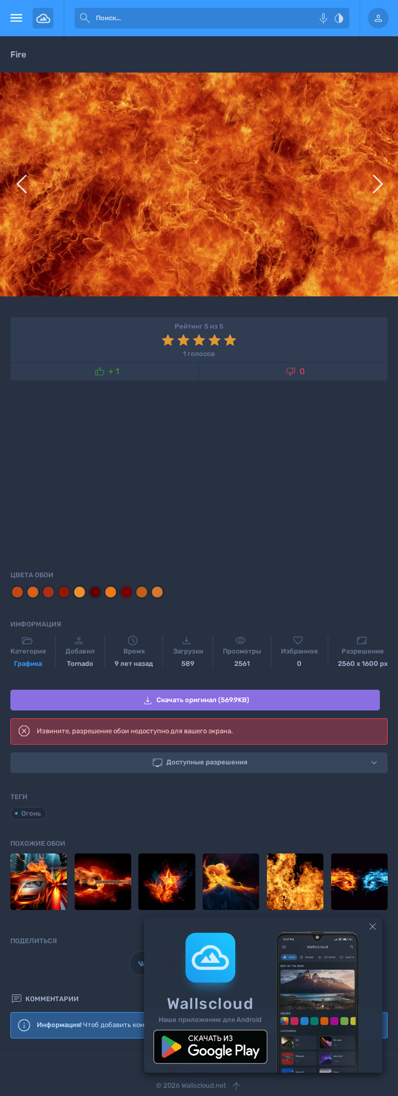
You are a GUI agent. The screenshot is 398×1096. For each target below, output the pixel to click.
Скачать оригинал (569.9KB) (195, 700)
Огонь (31, 813)
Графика (28, 663)
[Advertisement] (199, 473)
